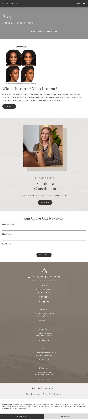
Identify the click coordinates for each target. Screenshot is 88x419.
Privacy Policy (48, 394)
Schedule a (45, 184)
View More (9, 106)
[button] (84, 3)
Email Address (8, 224)
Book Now (45, 202)
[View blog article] (19, 64)
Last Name (6, 244)
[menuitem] (39, 301)
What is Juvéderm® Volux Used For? (29, 89)
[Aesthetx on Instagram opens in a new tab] (48, 301)
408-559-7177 (28, 409)
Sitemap (59, 394)
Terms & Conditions (33, 394)
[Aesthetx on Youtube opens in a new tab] (44, 301)
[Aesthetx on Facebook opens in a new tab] (39, 301)
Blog (40, 31)
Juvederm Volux (50, 31)
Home (33, 31)
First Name (6, 234)
